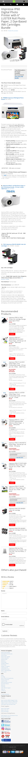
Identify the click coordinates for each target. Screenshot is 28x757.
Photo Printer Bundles (5, 652)
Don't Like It (12, 586)
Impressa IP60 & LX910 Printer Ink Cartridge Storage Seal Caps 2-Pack (17, 319)
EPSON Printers (4, 659)
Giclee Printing (4, 681)
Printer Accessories (4, 658)
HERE (5, 175)
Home (2, 675)
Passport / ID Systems (5, 666)
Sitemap (14, 749)
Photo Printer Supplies (5, 656)
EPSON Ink (3, 660)
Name (3, 610)
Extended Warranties (5, 669)
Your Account (4, 671)
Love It (11, 581)
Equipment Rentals (5, 683)
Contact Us (3, 690)
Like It (11, 583)
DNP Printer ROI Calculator (6, 682)
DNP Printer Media (5, 711)
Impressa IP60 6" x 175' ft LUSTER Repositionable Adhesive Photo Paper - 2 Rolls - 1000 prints (16, 422)
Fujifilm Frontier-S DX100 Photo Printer (9, 703)
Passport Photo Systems (5, 716)
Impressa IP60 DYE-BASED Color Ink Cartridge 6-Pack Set (18, 529)
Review (3, 591)
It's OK (11, 584)
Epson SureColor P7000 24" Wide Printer (9, 701)
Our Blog (3, 676)
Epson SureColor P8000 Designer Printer (9, 700)
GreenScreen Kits (4, 667)
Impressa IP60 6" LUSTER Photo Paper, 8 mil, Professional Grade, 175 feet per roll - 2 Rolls (17, 395)
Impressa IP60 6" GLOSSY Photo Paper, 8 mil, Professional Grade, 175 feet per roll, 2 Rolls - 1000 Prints (17, 364)
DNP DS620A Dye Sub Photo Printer (8, 704)
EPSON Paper (3, 662)
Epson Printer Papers (5, 708)
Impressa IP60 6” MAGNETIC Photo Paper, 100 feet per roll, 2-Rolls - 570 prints (17, 444)
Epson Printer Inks (4, 709)
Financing (3, 686)
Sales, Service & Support (6, 687)
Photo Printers (4, 655)
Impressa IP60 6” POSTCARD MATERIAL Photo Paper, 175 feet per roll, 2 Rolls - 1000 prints (18, 466)
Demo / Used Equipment (6, 670)
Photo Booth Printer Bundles (6, 653)
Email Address (5, 616)
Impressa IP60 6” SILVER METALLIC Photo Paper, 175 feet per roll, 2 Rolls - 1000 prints (17, 489)
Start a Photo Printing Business (7, 678)
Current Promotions (5, 694)
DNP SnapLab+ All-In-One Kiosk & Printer (9, 715)
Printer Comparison (5, 679)
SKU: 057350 (13, 187)
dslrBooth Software (5, 663)
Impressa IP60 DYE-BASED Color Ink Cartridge (17, 509)
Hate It (11, 588)
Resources (3, 685)
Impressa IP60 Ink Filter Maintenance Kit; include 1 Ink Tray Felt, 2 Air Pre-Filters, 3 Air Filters (17, 551)
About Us (3, 689)
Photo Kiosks (3, 664)
